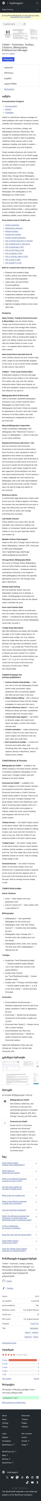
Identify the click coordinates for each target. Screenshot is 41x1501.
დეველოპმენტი (10, 84)
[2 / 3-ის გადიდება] (36, 1064)
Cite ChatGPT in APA (13, 263)
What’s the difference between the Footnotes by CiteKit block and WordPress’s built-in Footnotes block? (17, 1218)
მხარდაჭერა (9, 89)
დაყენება (8, 78)
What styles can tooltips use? (13, 1196)
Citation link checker (13, 234)
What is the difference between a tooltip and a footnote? (14, 1202)
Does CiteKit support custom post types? (10, 1242)
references (28, 1337)
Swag (25, 1445)
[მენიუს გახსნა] (37, 3)
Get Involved (27, 1434)
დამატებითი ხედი (9, 1343)
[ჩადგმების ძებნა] (24, 24)
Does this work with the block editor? (16, 1235)
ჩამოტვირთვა (8, 59)
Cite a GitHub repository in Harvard (19, 241)
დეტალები (8, 67)
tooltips (35, 1337)
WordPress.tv (8, 1445)
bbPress (6, 1459)
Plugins (24, 1423)
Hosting (5, 1423)
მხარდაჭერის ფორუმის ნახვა (14, 1403)
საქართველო (12, 1472)
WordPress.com (9, 1452)
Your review (6, 1379)
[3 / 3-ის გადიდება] (36, 1076)
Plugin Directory (7, 9)
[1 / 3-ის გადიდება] (17, 1064)
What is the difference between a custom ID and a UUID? (14, 1180)
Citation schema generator (15, 238)
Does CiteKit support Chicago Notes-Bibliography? (13, 1164)
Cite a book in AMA (12, 260)
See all (36, 1379)
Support (8, 109)
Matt (5, 1455)
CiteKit (12, 53)
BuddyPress (8, 1463)
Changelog (9, 112)
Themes (25, 1419)
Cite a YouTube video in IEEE (16, 256)
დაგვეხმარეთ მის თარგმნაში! (20, 17)
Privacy (5, 1427)
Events (24, 1437)
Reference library (11, 231)
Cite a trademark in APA (14, 247)
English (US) (34, 1323)
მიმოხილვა (8, 73)
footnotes (35, 1332)
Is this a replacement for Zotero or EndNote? (11, 1227)
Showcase (26, 1416)
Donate (25, 1441)
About (4, 1416)
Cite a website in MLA (13, 253)
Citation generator (12, 225)
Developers (6, 1441)
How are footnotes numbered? (14, 1210)
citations (27, 1332)
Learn (4, 1434)
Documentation (11, 106)
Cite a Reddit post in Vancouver (17, 244)
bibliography (34, 1328)
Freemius (10, 1288)
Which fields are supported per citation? (11, 1172)
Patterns (25, 1427)
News (4, 1419)
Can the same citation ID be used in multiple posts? (12, 1188)
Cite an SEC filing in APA (14, 250)
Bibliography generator (14, 228)
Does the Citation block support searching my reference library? (14, 1250)
